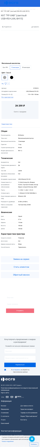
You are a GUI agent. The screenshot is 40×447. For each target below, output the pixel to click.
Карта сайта (5, 392)
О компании (5, 412)
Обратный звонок (21, 275)
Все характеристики (7, 97)
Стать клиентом (21, 267)
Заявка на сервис (21, 259)
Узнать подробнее (8, 441)
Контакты (23, 420)
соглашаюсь (16, 370)
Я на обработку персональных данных (20, 371)
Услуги (3, 420)
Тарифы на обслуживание (28, 412)
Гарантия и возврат (26, 409)
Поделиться (7, 27)
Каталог (3, 406)
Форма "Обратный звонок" (28, 416)
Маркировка (5, 409)
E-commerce (5, 416)
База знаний (5, 423)
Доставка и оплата (26, 406)
